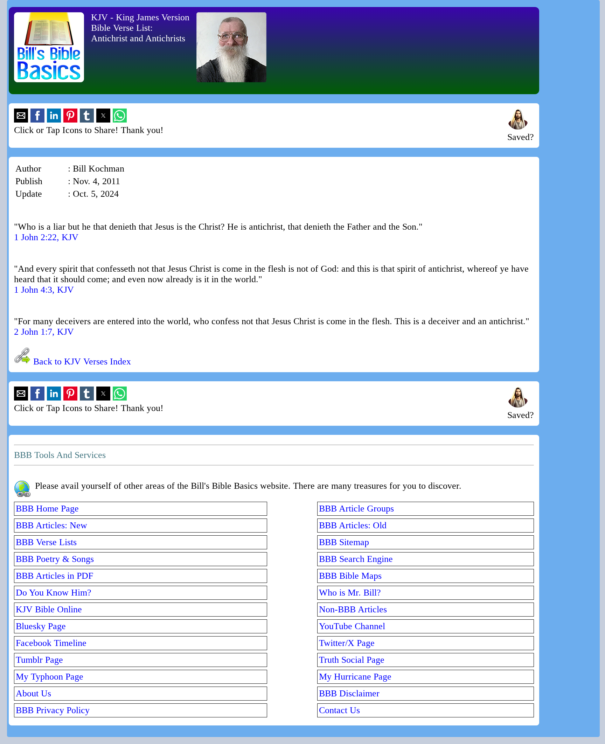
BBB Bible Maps (350, 576)
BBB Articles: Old (353, 525)
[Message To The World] (517, 126)
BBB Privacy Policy (53, 710)
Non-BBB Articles (353, 609)
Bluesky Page (41, 626)
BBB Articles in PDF (54, 576)
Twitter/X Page (347, 643)
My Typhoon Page (49, 677)
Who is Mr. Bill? (350, 592)
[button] (21, 116)
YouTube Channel (352, 626)
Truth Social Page (351, 660)
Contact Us (339, 710)
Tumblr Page (39, 660)
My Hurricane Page (355, 677)
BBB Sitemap (344, 542)
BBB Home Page (47, 508)
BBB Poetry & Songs (55, 559)
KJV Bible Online (49, 609)
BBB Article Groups (356, 508)
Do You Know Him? (53, 592)
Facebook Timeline (51, 643)
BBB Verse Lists (46, 542)
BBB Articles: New (51, 525)
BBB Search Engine (356, 559)
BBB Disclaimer (349, 693)
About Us (33, 693)
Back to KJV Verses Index (82, 361)
